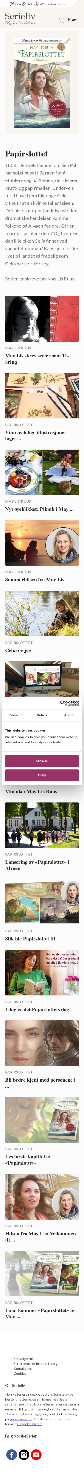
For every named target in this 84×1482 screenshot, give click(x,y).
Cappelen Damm (29, 1424)
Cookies (20, 1373)
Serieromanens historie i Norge (36, 1363)
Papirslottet (19, 425)
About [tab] (69, 715)
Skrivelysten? (23, 1358)
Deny (42, 775)
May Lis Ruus (18, 348)
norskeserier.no (20, 1419)
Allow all (42, 761)
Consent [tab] (15, 715)
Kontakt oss (23, 1368)
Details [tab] (42, 715)
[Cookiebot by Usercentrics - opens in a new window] (60, 703)
